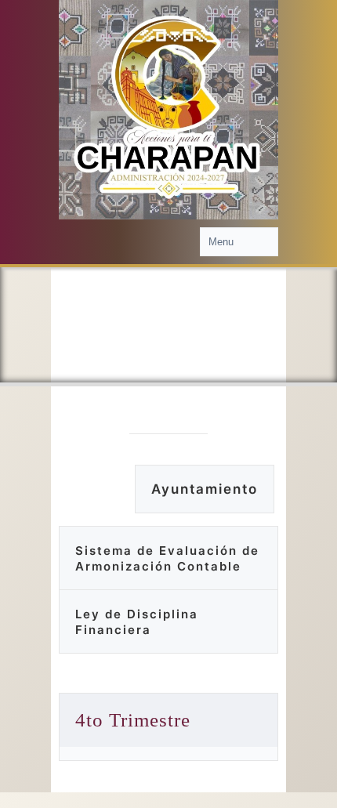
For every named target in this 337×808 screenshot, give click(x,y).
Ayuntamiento (204, 489)
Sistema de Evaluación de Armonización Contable (167, 558)
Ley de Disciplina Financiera (136, 622)
